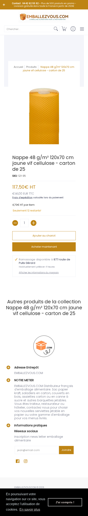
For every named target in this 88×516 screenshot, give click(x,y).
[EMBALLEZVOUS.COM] (44, 17)
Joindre (66, 450)
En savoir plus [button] (29, 509)
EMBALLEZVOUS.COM (25, 487)
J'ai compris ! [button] (65, 502)
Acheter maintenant (44, 246)
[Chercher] (55, 29)
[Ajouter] (33, 223)
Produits (31, 67)
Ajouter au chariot (44, 235)
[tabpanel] (44, 284)
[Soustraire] (15, 223)
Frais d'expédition (22, 197)
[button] (64, 29)
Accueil (18, 67)
